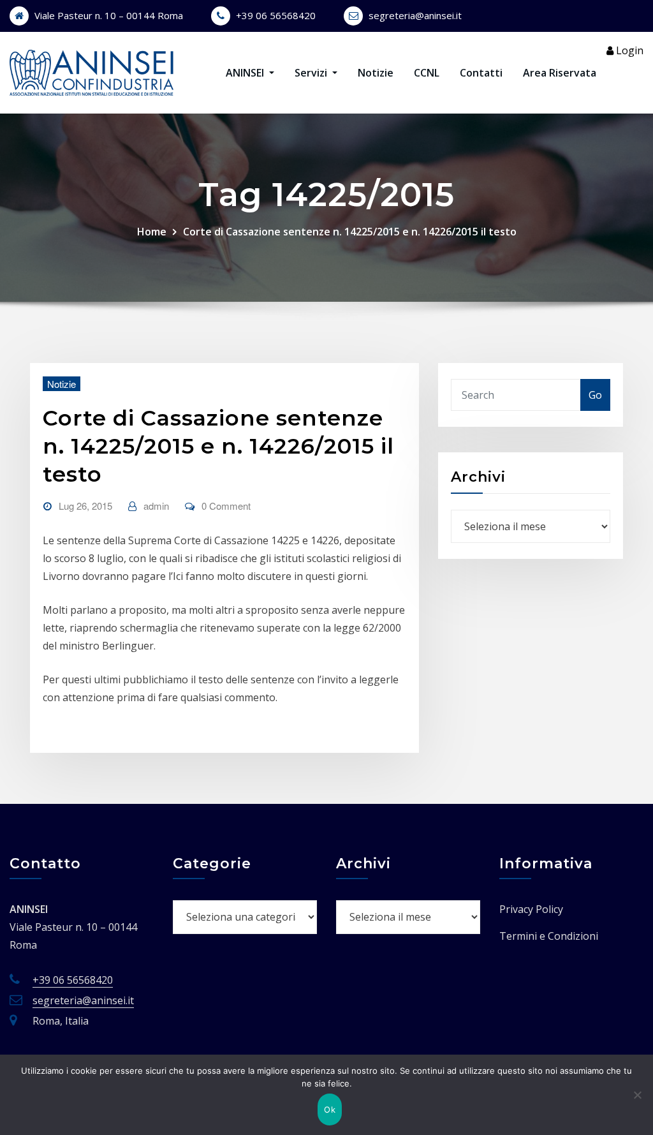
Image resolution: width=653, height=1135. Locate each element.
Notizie (375, 73)
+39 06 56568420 (276, 15)
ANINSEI (246, 73)
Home (151, 232)
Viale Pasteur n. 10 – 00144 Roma (108, 15)
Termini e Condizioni (548, 936)
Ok (329, 1109)
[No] (637, 1094)
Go (595, 395)
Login (628, 50)
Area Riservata (559, 73)
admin (156, 505)
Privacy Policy (531, 909)
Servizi (312, 73)
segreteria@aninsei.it (415, 15)
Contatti (481, 73)
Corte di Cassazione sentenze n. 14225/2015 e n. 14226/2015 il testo (350, 232)
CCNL (426, 73)
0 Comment (226, 505)
